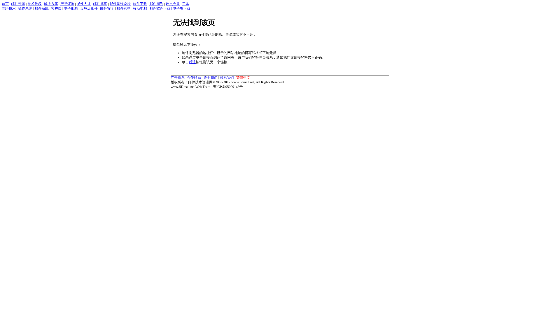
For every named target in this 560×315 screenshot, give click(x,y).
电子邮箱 (71, 8)
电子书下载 (181, 8)
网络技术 (9, 8)
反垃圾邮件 (89, 8)
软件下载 (140, 4)
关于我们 (210, 77)
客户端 (56, 8)
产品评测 (67, 4)
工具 (185, 4)
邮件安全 (107, 8)
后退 (192, 62)
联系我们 (227, 77)
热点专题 (173, 4)
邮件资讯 (18, 4)
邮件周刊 (156, 4)
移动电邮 (140, 8)
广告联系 (178, 77)
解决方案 (51, 4)
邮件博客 (100, 4)
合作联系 (194, 77)
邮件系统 (42, 8)
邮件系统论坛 (120, 4)
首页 (5, 4)
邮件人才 (84, 4)
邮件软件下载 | (161, 8)
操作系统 (25, 8)
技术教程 (35, 4)
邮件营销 (124, 8)
